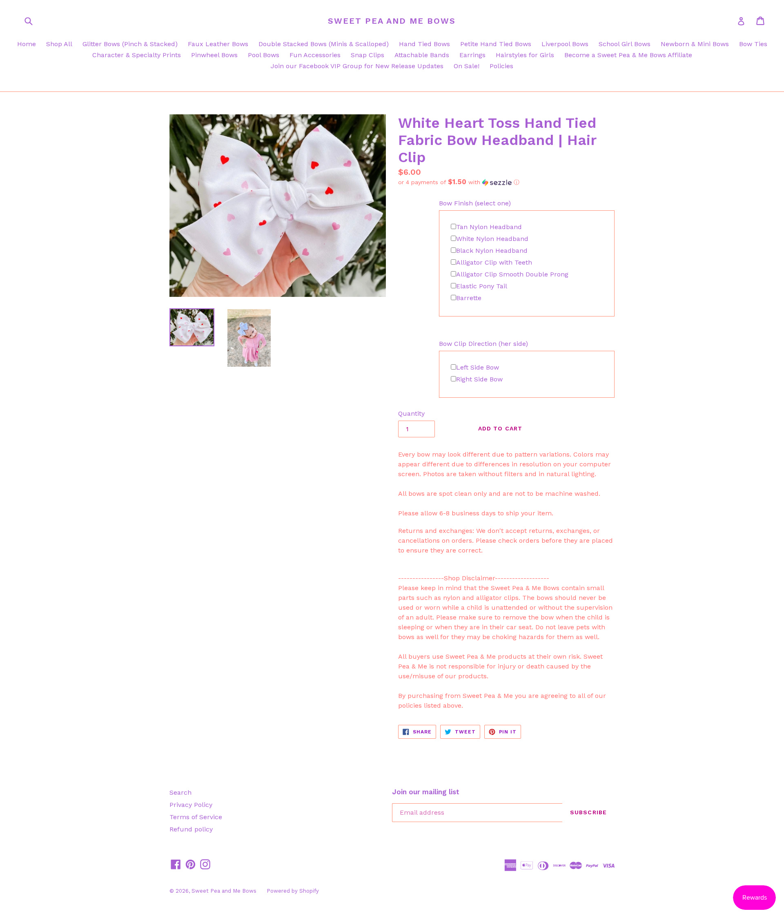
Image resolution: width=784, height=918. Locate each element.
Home (26, 44)
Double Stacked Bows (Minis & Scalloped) (323, 44)
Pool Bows (263, 55)
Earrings (472, 55)
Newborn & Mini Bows (695, 44)
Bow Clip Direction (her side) (483, 344)
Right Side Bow (479, 379)
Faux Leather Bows (218, 44)
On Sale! (466, 66)
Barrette (468, 298)
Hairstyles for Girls (525, 55)
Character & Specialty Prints (136, 55)
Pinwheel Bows (214, 55)
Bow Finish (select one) (475, 203)
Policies (501, 66)
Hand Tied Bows (424, 44)
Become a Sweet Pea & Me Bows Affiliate (628, 55)
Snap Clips (367, 55)
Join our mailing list (425, 792)
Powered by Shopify (293, 891)
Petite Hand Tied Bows (495, 44)
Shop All (59, 44)
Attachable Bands (421, 55)
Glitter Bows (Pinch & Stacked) (130, 44)
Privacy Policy (190, 805)
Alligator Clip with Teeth (494, 262)
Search (180, 792)
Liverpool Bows (564, 44)
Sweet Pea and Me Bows (392, 21)
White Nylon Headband (492, 239)
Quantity (411, 413)
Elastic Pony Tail (481, 286)
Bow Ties (753, 44)
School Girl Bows (624, 44)
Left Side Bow (477, 367)
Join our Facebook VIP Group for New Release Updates (357, 66)
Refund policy (191, 829)
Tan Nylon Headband (489, 227)
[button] (506, 182)
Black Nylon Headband (492, 250)
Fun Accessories (315, 55)
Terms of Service (195, 817)
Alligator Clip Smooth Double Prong (512, 274)
